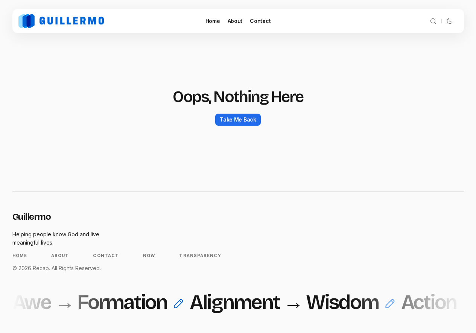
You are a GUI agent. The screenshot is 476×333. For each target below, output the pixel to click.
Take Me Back (238, 119)
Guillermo (31, 216)
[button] (433, 21)
